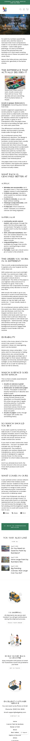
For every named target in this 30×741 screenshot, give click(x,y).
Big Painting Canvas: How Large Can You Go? (19, 570)
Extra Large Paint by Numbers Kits (19, 560)
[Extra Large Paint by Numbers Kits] (5, 560)
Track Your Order (15, 622)
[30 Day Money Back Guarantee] (15, 640)
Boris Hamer (15, 98)
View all (15, 541)
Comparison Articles (17, 17)
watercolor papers (21, 163)
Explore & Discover (15, 735)
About (15, 730)
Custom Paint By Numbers (15, 724)
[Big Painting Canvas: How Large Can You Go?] (5, 568)
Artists (15, 738)
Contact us (15, 716)
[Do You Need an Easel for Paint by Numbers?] (5, 548)
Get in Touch (15, 668)
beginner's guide (22, 506)
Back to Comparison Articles (16, 526)
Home (7, 17)
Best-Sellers (15, 732)
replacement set (7, 502)
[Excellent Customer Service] (15, 685)
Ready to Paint (15, 727)
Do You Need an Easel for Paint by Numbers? (18, 550)
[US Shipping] (15, 596)
